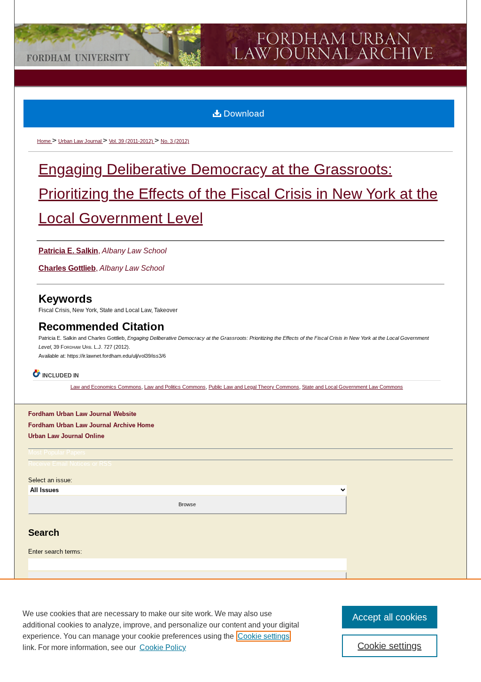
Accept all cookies (389, 617)
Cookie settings (263, 636)
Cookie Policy (163, 647)
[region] (240, 630)
